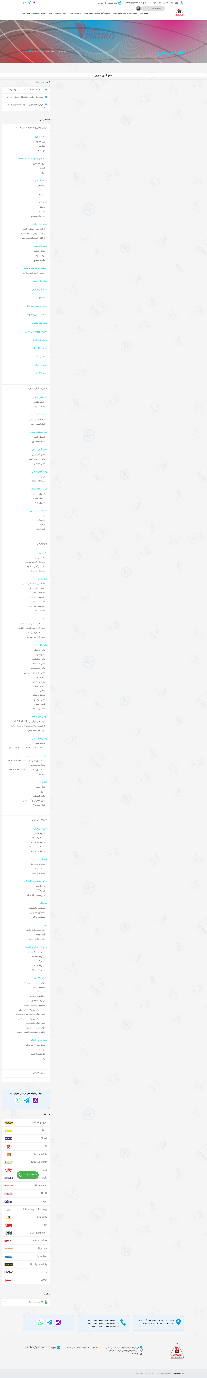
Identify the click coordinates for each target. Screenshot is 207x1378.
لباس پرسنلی (39, 650)
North (44, 1138)
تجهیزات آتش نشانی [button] (102, 13)
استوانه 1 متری (38, 869)
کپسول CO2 (39, 503)
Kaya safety (40, 1153)
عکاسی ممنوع (39, 260)
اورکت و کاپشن (38, 695)
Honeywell (41, 1185)
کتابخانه (42, 194)
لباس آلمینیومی (38, 455)
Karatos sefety (39, 1161)
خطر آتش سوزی (38, 212)
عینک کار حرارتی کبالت (35, 633)
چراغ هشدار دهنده (37, 970)
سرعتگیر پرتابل (38, 917)
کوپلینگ (41, 520)
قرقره (43, 476)
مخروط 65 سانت (38, 838)
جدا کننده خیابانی (37, 996)
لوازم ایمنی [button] (88, 13)
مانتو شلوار (40, 655)
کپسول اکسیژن (38, 437)
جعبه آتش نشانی (38, 481)
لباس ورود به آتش (37, 459)
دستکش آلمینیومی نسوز (34, 562)
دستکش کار (40, 557)
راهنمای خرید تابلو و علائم (34, 273)
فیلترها (42, 774)
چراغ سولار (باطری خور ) (35, 895)
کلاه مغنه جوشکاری (37, 606)
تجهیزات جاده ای (38, 1001)
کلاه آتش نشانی (38, 593)
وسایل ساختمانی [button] (60, 13)
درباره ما (36, 13)
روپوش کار (40, 677)
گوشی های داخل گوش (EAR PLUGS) (27, 726)
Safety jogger (39, 1122)
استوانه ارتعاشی (38, 873)
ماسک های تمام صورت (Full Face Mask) (26, 761)
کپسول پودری (39, 498)
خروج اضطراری (39, 163)
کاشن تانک (40, 992)
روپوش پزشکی (38, 682)
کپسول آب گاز (39, 494)
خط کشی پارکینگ (38, 1054)
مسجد (42, 190)
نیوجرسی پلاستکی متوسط (34, 1005)
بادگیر (42, 691)
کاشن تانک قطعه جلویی (35, 1023)
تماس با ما (26, 13)
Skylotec (42, 1248)
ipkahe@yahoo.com (40, 1347)
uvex (44, 1271)
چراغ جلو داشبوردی (36, 952)
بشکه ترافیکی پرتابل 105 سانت (31, 1032)
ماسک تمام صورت (37, 442)
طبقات (42, 168)
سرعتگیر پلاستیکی (37, 908)
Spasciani (41, 1256)
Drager (43, 1201)
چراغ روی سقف (38, 956)
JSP (45, 1169)
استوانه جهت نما (38, 864)
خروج (43, 172)
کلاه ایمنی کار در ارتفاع (35, 588)
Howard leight (39, 1177)
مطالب (43, 13)
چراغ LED (40, 891)
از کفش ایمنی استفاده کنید (33, 238)
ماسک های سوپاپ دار (35, 765)
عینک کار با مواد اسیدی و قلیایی (31, 628)
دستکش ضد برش (37, 571)
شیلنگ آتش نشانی (37, 420)
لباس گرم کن (39, 700)
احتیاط (42, 207)
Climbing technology (35, 1208)
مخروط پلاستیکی (38, 833)
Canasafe (42, 1216)
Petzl (44, 1130)
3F (45, 1146)
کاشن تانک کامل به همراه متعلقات (30, 1014)
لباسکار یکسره (39, 709)
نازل (43, 516)
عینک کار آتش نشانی (36, 637)
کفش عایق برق (39, 805)
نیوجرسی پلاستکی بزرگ (35, 1028)
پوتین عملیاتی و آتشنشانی (34, 801)
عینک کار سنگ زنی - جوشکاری (32, 624)
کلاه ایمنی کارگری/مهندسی (34, 584)
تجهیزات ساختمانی (37, 743)
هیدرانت (41, 525)
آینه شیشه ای (39, 934)
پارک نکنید (40, 256)
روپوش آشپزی (39, 686)
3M (45, 1224)
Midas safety (40, 1240)
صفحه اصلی (144, 13)
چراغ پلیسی (40, 961)
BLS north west (38, 1232)
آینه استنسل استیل (36, 939)
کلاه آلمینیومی (39, 407)
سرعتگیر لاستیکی (37, 913)
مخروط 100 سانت (37, 847)
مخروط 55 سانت (38, 851)
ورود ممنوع (40, 142)
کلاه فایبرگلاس (39, 402)
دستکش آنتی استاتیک (35, 566)
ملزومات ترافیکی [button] (75, 13)
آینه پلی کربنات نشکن (35, 930)
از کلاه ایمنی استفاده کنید (34, 229)
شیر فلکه (41, 529)
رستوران (41, 185)
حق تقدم (41, 151)
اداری (42, 792)
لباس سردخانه (39, 664)
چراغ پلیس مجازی (37, 965)
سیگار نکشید (39, 251)
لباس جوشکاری (38, 659)
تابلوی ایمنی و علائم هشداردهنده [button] (125, 13)
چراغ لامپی (40, 886)
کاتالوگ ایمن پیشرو (34, 1302)
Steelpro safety (38, 1264)
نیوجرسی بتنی (39, 987)
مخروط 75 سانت (38, 842)
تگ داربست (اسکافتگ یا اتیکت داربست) (27, 748)
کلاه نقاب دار (39, 611)
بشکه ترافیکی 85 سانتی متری (32, 1010)
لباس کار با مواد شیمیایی (34, 673)
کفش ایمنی (40, 787)
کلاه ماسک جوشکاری (36, 597)
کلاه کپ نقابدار (38, 602)
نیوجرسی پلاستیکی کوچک (34, 983)
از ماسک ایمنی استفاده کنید (33, 234)
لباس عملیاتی (39, 464)
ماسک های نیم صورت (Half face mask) (27, 770)
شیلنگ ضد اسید (38, 424)
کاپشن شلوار (39, 704)
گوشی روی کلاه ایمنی (36, 730)
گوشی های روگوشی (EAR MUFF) (29, 721)
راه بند (42, 1059)
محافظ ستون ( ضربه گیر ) (34, 1045)
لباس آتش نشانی (38, 668)
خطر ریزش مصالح (38, 216)
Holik (44, 1193)
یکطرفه (42, 146)
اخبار (50, 13)
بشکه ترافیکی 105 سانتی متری (31, 1019)
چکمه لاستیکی (39, 796)
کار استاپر (41, 1050)
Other (44, 1279)
